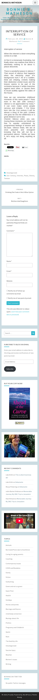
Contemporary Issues (13, 563)
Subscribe (9, 369)
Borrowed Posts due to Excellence (18, 550)
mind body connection (14, 614)
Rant (7, 637)
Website (9, 281)
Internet (20, 176)
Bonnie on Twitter (13, 677)
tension (7, 178)
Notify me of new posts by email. (20, 298)
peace (26, 176)
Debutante (19, 482)
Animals (9, 545)
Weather (9, 655)
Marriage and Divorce (13, 609)
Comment (11, 231)
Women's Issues (11, 659)
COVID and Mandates (13, 568)
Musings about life (12, 618)
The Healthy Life (12, 641)
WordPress (27, 695)
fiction (8, 577)
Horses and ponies (12, 605)
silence (31, 176)
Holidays (9, 600)
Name (9, 261)
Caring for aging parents (14, 554)
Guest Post (10, 591)
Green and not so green (14, 586)
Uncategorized (11, 173)
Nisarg (19, 697)
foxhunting (10, 582)
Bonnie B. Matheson (12, 2)
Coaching (9, 559)
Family (8, 573)
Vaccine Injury (10, 650)
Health (8, 595)
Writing (8, 664)
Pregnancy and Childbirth (15, 627)
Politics (8, 623)
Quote (8, 632)
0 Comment (25, 41)
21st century (11, 176)
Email (9, 271)
